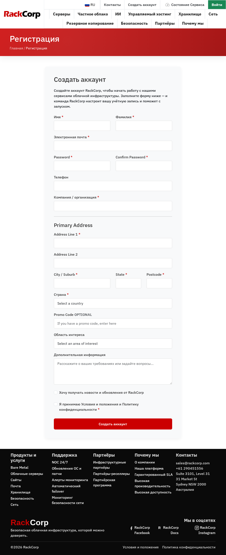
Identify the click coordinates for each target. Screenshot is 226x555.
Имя (58, 117)
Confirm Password (132, 157)
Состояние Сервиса (187, 4)
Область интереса (69, 334)
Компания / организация (76, 197)
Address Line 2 (66, 254)
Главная (16, 48)
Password (63, 157)
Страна (61, 294)
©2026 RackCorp (25, 547)
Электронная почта (71, 137)
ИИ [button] (118, 14)
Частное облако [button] (93, 14)
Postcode (155, 274)
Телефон (61, 177)
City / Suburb (65, 274)
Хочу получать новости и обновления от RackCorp (101, 392)
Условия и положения (141, 547)
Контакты (112, 4)
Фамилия (125, 117)
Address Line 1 (67, 234)
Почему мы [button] (193, 23)
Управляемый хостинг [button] (149, 14)
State (121, 274)
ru (92, 4)
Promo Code (73, 314)
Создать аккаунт (142, 4)
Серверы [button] (61, 14)
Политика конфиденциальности (188, 547)
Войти (217, 4)
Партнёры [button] (165, 23)
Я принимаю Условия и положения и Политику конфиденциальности (99, 407)
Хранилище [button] (190, 14)
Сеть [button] (213, 14)
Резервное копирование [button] (90, 23)
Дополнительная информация (79, 354)
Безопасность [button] (134, 23)
